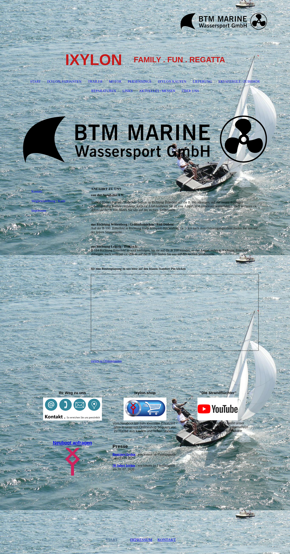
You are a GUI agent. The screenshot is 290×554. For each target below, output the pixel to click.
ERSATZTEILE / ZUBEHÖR (239, 81)
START (35, 81)
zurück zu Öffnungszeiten (106, 361)
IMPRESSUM (141, 540)
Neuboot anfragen (72, 442)
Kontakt (36, 191)
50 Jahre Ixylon (124, 465)
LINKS (127, 91)
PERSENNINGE (140, 81)
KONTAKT (167, 540)
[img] (145, 21)
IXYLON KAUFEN (172, 81)
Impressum (38, 210)
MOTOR (115, 81)
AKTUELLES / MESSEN (157, 91)
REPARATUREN (103, 91)
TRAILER (95, 81)
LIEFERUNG (202, 81)
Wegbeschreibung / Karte (48, 201)
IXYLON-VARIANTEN (64, 81)
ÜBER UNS (190, 91)
